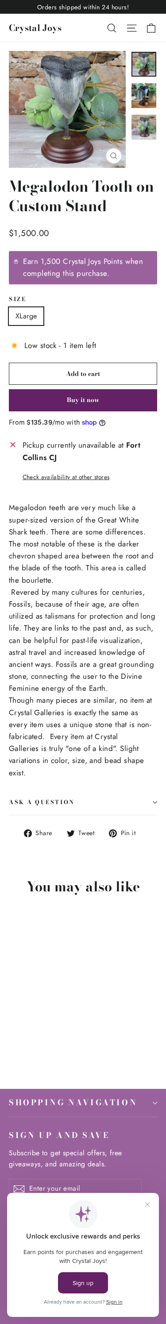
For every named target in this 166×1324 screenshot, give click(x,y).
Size (17, 299)
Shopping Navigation (73, 1102)
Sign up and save (59, 1135)
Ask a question (42, 802)
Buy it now (83, 400)
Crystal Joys (35, 28)
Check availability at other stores (66, 476)
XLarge (26, 316)
